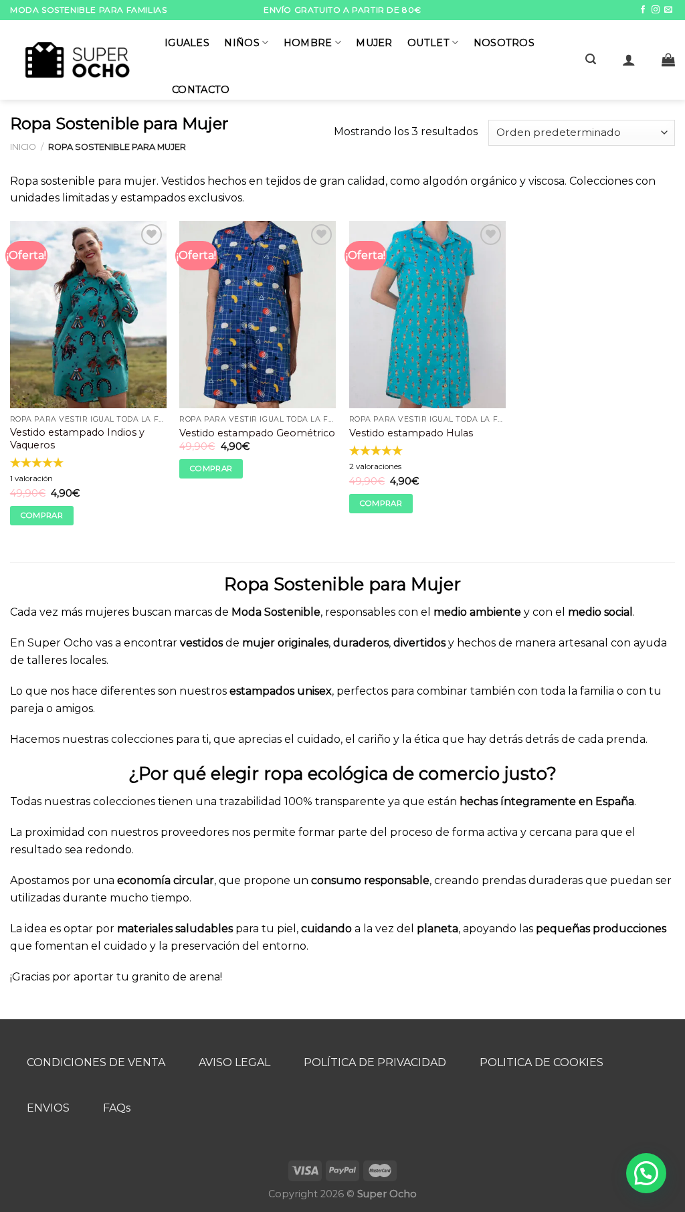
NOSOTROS (504, 43)
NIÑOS (241, 43)
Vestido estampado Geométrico (257, 433)
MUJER (374, 43)
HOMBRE (308, 43)
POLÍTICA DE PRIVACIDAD (375, 1062)
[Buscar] (590, 59)
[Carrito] (668, 59)
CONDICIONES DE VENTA (96, 1062)
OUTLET (428, 43)
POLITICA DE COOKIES (541, 1062)
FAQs (116, 1108)
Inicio (23, 147)
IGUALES (187, 43)
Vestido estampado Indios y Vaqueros (77, 438)
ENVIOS (48, 1108)
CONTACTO (200, 90)
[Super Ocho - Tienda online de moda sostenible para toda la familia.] (77, 60)
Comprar (42, 515)
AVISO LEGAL (234, 1062)
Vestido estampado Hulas (411, 433)
